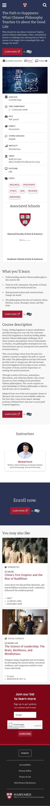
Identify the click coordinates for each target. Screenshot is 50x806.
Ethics (13, 191)
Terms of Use (25, 777)
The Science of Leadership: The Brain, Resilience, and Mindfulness (25, 650)
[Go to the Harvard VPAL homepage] (25, 796)
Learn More (11, 52)
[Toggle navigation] (4, 5)
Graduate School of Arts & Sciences (25, 259)
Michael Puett (25, 461)
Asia (22, 191)
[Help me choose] (46, 61)
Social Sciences (16, 638)
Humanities (14, 129)
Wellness (14, 185)
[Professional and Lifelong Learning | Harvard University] (25, 5)
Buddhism (15, 197)
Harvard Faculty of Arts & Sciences (25, 234)
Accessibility (25, 765)
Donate (25, 753)
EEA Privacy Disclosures (25, 783)
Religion (32, 191)
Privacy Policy (25, 771)
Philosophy (29, 185)
